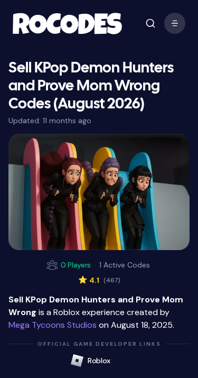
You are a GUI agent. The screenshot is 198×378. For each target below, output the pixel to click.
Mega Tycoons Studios (52, 324)
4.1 (99, 280)
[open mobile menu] (150, 23)
